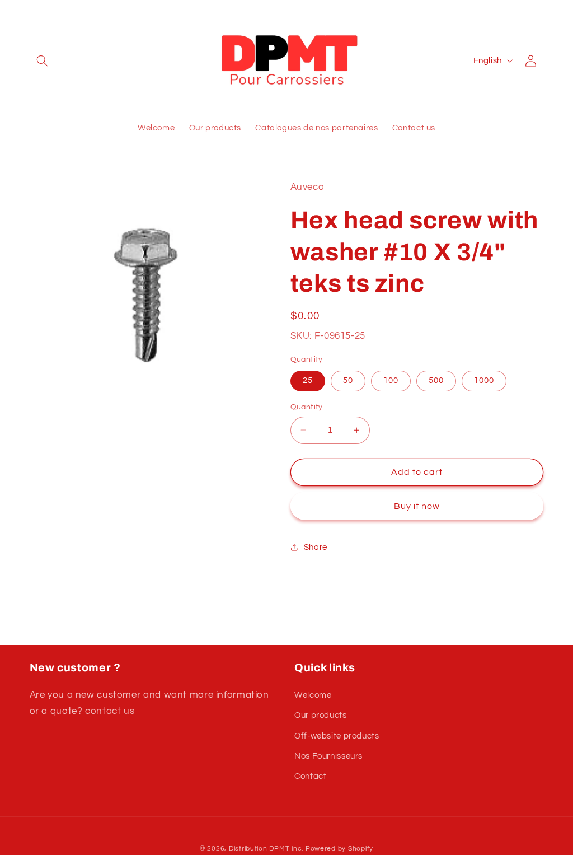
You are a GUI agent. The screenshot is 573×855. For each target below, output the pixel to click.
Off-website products (336, 736)
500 (436, 380)
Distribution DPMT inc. (266, 848)
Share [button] (315, 547)
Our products (320, 715)
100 (390, 380)
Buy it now (417, 506)
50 (348, 380)
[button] (42, 60)
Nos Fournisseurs (328, 756)
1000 (484, 380)
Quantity (306, 407)
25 (308, 380)
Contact (310, 776)
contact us (109, 711)
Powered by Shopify (339, 848)
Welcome (312, 695)
